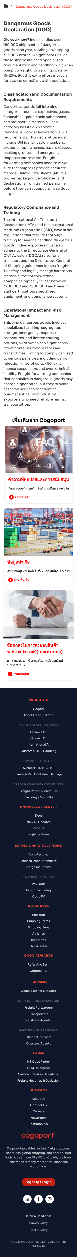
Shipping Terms (38, 921)
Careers (38, 1111)
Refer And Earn (38, 964)
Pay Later (38, 884)
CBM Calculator (38, 1068)
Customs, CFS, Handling (38, 751)
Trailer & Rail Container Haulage (38, 774)
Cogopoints (38, 971)
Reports (38, 828)
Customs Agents (38, 1020)
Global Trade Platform (38, 715)
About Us (38, 1099)
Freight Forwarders (38, 1007)
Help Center (38, 946)
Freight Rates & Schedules (38, 791)
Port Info (38, 915)
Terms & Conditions (39, 1216)
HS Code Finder (38, 1061)
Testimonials (38, 1124)
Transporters (38, 1014)
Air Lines (38, 933)
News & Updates (38, 822)
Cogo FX (38, 896)
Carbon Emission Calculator (38, 1074)
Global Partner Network (38, 991)
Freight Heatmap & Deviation (38, 1080)
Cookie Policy (39, 1230)
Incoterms (38, 940)
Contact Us (38, 1105)
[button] (9, 6)
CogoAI (38, 709)
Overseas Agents (38, 1043)
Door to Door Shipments (38, 861)
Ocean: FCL (38, 732)
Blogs (38, 815)
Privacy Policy (38, 1223)
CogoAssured (38, 854)
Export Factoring (38, 890)
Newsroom (38, 1118)
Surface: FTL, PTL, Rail (38, 768)
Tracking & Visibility (38, 797)
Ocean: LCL (38, 738)
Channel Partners (38, 1037)
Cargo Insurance (38, 867)
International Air (39, 744)
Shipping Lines (38, 927)
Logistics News (39, 834)
